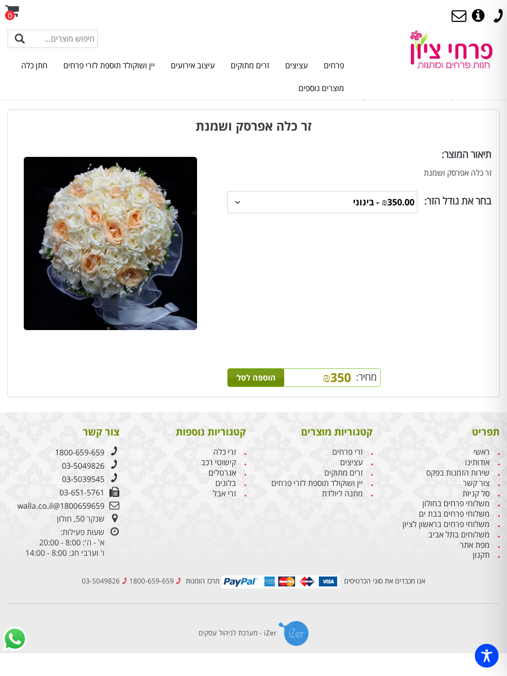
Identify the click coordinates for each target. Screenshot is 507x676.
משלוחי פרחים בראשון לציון (446, 524)
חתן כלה (34, 65)
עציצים (296, 65)
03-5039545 (83, 479)
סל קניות (476, 493)
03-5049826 (83, 465)
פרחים (334, 65)
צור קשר (476, 483)
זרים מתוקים (250, 65)
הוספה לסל (256, 377)
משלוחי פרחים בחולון (456, 503)
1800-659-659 (79, 452)
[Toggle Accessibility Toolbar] (487, 656)
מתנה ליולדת (342, 493)
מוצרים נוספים (321, 88)
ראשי (481, 452)
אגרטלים (222, 473)
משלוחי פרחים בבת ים (454, 514)
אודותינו (477, 462)
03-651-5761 (81, 492)
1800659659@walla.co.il (60, 505)
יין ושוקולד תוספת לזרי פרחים (109, 65)
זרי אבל (224, 493)
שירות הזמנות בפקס (458, 473)
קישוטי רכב (218, 462)
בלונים (225, 483)
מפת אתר (475, 545)
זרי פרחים (347, 452)
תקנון (481, 555)
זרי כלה (224, 452)
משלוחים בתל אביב (459, 535)
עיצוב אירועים (193, 65)
